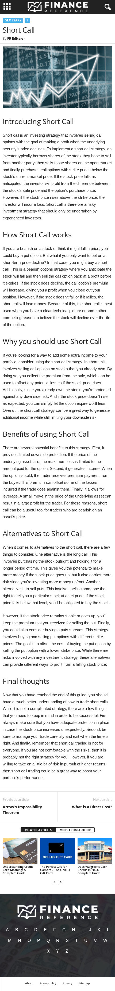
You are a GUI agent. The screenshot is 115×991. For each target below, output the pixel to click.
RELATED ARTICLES (38, 830)
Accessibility (48, 983)
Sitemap (84, 983)
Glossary (13, 20)
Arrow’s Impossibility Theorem (22, 809)
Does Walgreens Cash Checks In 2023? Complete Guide (92, 870)
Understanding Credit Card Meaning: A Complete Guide (18, 870)
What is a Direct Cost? (92, 806)
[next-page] (60, 882)
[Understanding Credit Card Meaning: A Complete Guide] (20, 851)
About (29, 983)
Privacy (67, 983)
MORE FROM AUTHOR (75, 830)
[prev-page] (54, 882)
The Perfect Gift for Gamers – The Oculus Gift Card (55, 870)
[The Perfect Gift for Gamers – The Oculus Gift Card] (57, 851)
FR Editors (15, 38)
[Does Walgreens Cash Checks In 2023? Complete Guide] (95, 851)
